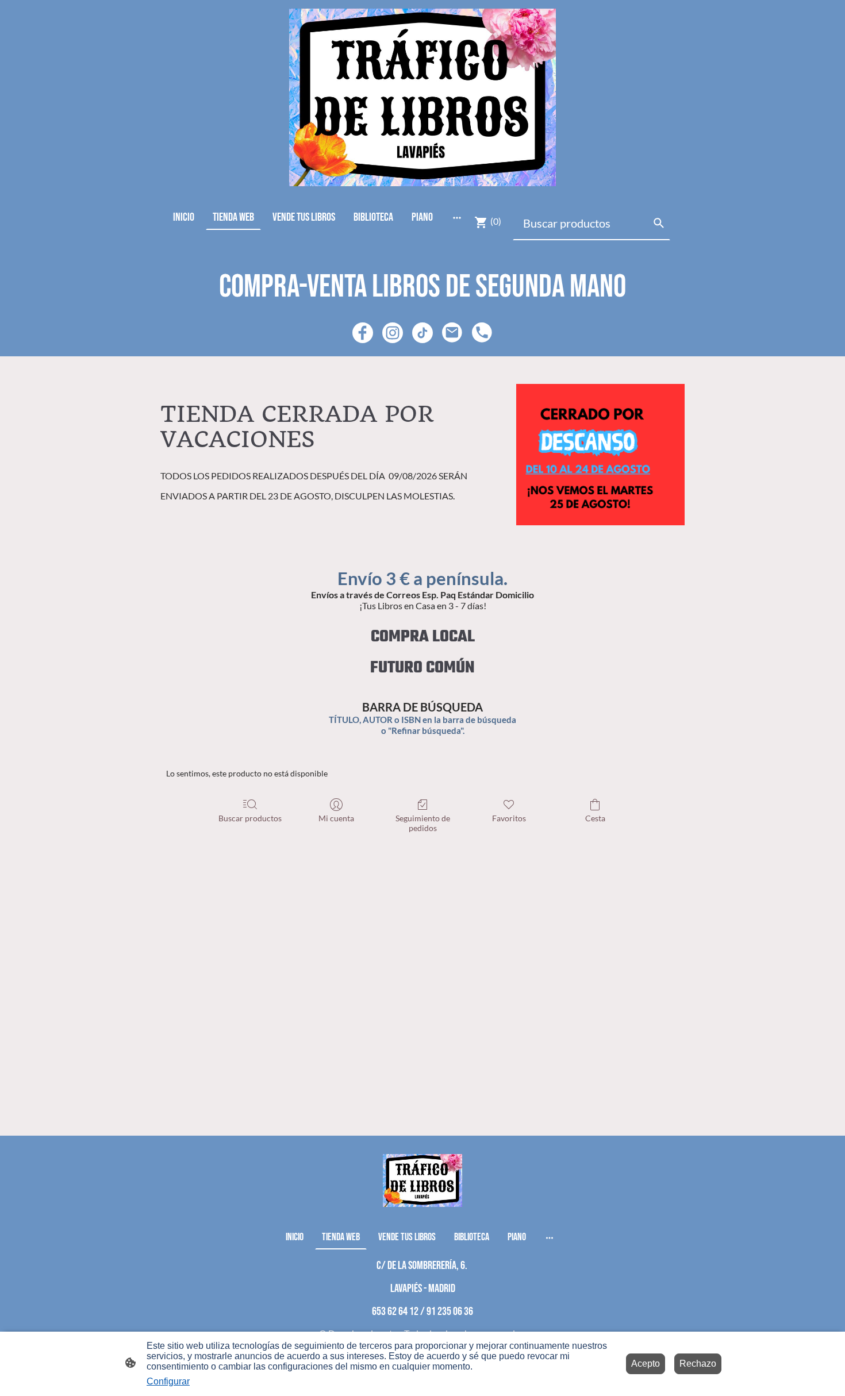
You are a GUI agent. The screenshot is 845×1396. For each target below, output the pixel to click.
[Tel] (482, 332)
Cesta (595, 818)
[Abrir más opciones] (457, 217)
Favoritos (509, 818)
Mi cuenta (336, 818)
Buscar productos (250, 818)
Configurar (168, 1381)
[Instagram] (392, 332)
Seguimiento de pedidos (422, 823)
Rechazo (697, 1363)
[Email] (452, 332)
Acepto (645, 1363)
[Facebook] (362, 332)
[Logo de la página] (422, 97)
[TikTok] (422, 332)
